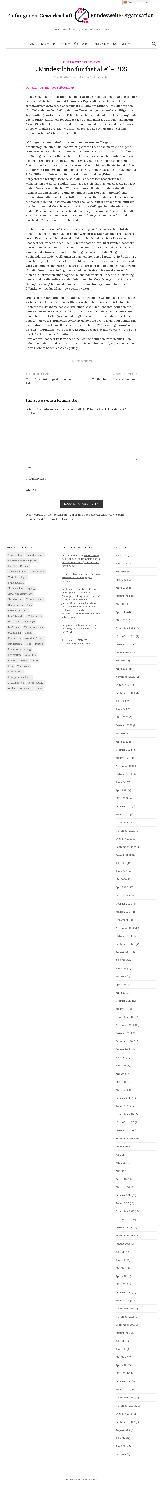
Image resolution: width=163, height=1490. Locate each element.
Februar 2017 (123, 1195)
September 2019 (125, 944)
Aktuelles (38, 44)
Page (28, 643)
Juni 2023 (121, 709)
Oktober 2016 (124, 1227)
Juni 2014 (121, 1446)
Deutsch (132, 2)
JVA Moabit (14, 621)
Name (29, 467)
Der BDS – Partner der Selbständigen (51, 87)
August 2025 (123, 595)
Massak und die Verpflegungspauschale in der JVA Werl (79, 628)
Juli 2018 (120, 1057)
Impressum (73, 1479)
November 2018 (125, 1025)
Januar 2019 (123, 1008)
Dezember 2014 (125, 1397)
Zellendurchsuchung (31, 688)
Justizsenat (14, 610)
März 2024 (122, 668)
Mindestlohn (84, 361)
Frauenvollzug (16, 582)
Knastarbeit (14, 638)
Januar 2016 (122, 1300)
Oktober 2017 (124, 1130)
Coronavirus (37, 571)
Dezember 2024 (125, 628)
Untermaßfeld (16, 682)
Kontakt (120, 44)
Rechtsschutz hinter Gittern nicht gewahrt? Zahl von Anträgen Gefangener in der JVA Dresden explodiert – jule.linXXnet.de (81, 596)
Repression (14, 654)
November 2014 (125, 1405)
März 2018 (122, 1089)
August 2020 (123, 854)
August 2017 (123, 1146)
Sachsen (12, 660)
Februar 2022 (124, 749)
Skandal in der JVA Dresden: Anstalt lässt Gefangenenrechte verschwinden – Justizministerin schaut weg (81, 609)
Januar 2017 (122, 1203)
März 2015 (122, 1373)
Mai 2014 (121, 1454)
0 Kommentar (100, 77)
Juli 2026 (121, 555)
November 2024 (125, 636)
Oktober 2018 (124, 1033)
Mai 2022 (121, 733)
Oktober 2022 (124, 725)
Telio (11, 665)
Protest (39, 643)
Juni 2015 (121, 1349)
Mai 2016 (121, 1268)
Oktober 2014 (124, 1413)
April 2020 (122, 887)
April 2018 (121, 1081)
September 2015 (125, 1324)
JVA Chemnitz (34, 616)
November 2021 (125, 765)
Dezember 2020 (125, 822)
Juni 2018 (121, 1065)
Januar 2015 (122, 1389)
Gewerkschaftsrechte (20, 593)
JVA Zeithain (14, 632)
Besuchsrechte (35, 554)
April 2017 (121, 1178)
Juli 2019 (120, 960)
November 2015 (125, 1316)
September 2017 (125, 1138)
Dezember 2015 (125, 1308)
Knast (28, 632)
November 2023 (125, 676)
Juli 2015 (120, 1340)
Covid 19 (12, 577)
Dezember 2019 (125, 919)
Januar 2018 (122, 1106)
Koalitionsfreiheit (34, 638)
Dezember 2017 (125, 1114)
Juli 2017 (120, 1154)
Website (31, 490)
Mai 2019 (121, 976)
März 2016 (122, 1284)
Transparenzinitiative (20, 677)
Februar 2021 (123, 806)
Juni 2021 (121, 782)
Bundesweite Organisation (81, 62)
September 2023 (126, 692)
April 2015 (121, 1365)
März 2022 (122, 741)
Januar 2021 (122, 814)
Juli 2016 (120, 1251)
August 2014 (123, 1430)
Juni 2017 (121, 1162)
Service (100, 44)
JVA (26, 610)
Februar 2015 (123, 1381)
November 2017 (125, 1122)
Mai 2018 (121, 1073)
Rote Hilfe (30, 654)
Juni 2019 (121, 968)
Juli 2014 (120, 1438)
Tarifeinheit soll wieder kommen (114, 379)
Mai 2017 (121, 1170)
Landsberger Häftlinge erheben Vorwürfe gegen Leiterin (81, 577)
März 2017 (122, 1187)
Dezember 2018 (125, 1016)
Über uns (80, 44)
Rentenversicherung (19, 649)
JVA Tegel (29, 621)
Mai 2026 (121, 571)
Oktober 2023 (124, 684)
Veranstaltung (35, 682)
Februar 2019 (123, 1000)
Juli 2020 (121, 863)
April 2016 (121, 1276)
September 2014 (125, 1422)
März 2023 (122, 717)
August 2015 (123, 1332)
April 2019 (121, 984)
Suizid (34, 660)
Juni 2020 (121, 871)
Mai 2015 (121, 1357)
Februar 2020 (124, 903)
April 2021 (121, 790)
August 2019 (123, 952)
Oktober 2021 (124, 774)
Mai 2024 (121, 660)
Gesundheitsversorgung (21, 588)
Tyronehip (68, 640)
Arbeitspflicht (15, 554)
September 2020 (126, 846)
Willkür (12, 688)
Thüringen (23, 665)
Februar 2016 (123, 1292)
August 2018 (123, 1049)
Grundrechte (15, 599)
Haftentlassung (34, 599)
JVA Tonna (13, 627)
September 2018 (125, 1041)
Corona (24, 566)
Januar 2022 (123, 757)
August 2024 (123, 652)
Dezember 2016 (125, 1211)
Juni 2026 (121, 563)
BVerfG (12, 566)
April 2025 (122, 612)
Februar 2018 (123, 1098)
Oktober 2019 (124, 936)
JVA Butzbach (15, 616)
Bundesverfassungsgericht (22, 560)
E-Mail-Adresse (36, 479)
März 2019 (122, 992)
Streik (24, 660)
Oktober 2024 (124, 644)
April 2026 (122, 579)
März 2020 (122, 895)
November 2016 (125, 1219)
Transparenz (15, 671)
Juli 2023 (121, 701)
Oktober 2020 (124, 838)
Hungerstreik (15, 604)
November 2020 (125, 830)
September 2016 (125, 1235)
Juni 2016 (121, 1260)
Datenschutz (89, 1479)
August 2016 (123, 1243)
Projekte (60, 44)
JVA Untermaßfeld (33, 627)
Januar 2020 (123, 911)
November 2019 (125, 927)
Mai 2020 (121, 879)
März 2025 (122, 620)
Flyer (24, 577)
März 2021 (122, 798)
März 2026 (122, 587)
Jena (29, 604)
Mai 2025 (121, 603)
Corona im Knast (17, 571)
